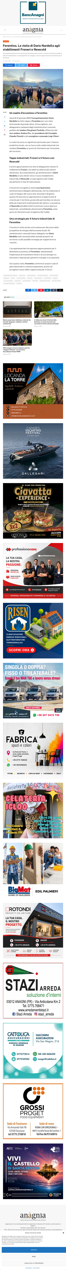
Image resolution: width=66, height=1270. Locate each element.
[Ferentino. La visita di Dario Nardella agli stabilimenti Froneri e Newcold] (33, 88)
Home (4, 36)
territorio (19, 283)
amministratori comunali (10, 275)
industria (29, 278)
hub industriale (21, 278)
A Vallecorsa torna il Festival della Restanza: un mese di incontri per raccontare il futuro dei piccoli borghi (46, 322)
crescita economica (43, 275)
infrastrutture (38, 278)
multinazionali (27, 280)
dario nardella (54, 275)
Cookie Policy (28, 1267)
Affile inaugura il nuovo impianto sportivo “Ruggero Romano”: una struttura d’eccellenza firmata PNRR (16, 350)
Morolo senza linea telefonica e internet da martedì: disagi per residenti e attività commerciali (17, 322)
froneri (13, 278)
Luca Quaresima (8, 280)
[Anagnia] (33, 30)
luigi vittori (18, 280)
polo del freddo (56, 280)
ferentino (6, 278)
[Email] (4, 134)
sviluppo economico (9, 283)
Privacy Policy (36, 1267)
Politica (6, 41)
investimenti (47, 278)
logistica (55, 278)
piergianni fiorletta (45, 280)
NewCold (35, 280)
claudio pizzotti (31, 275)
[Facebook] (4, 117)
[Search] (61, 30)
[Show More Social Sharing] (42, 65)
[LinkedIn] (4, 125)
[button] (63, 1233)
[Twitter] (4, 121)
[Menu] (5, 30)
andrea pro (22, 275)
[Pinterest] (4, 130)
